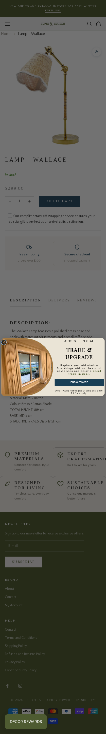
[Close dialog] (3, 342)
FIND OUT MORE (79, 382)
